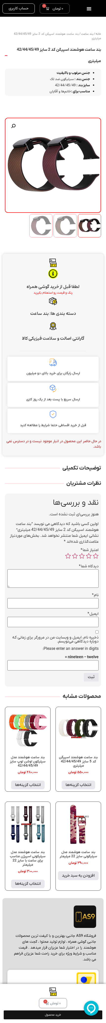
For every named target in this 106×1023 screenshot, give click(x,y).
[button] (13, 126)
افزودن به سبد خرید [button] (78, 875)
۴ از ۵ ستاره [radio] (75, 556)
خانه (98, 34)
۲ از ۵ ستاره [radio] (89, 556)
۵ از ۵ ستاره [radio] (68, 556)
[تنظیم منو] (89, 8)
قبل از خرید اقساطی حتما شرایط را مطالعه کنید (53, 425)
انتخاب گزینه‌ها (78, 785)
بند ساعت (39, 314)
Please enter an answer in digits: (71, 649)
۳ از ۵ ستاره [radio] (82, 556)
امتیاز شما (90, 550)
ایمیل (93, 614)
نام (95, 595)
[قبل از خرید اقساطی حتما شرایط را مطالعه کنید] (53, 414)
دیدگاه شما (89, 566)
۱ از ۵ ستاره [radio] (96, 556)
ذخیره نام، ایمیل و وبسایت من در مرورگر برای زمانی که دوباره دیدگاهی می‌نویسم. (55, 639)
